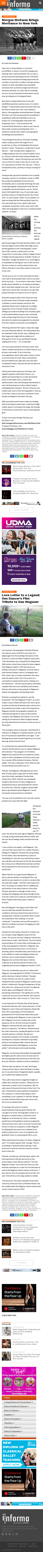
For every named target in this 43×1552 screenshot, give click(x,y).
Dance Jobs (9, 1435)
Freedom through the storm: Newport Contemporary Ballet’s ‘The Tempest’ (26, 481)
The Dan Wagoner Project (13, 1210)
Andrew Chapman (32, 1196)
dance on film (18, 1199)
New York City (32, 447)
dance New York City (18, 442)
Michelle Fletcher (27, 1205)
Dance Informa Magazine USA (18, 1544)
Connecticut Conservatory (14, 440)
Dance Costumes (12, 1419)
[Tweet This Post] (14, 57)
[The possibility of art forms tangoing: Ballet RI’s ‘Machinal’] (6, 494)
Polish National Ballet (27, 448)
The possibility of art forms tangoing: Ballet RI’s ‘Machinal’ (25, 492)
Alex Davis (19, 1196)
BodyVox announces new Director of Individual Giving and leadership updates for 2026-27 (26, 1240)
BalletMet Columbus (30, 437)
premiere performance (12, 450)
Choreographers (12, 1427)
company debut (23, 438)
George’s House (14, 1202)
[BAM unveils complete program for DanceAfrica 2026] (6, 1253)
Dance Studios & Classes (15, 1406)
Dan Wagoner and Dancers (25, 1197)
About (33, 1544)
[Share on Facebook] (9, 57)
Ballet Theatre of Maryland (19, 436)
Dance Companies (12, 1431)
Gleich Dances (34, 442)
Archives (22, 1546)
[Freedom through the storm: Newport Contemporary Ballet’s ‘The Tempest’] (6, 482)
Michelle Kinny (8, 1207)
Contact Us (12, 1546)
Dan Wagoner (8, 1197)
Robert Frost (22, 1209)
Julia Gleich (7, 443)
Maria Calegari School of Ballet (23, 445)
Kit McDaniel (27, 1202)
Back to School (11, 1410)
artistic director (23, 435)
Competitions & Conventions (17, 1402)
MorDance (6, 447)
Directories (32, 1546)
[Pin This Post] (24, 57)
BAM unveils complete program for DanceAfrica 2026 (26, 1251)
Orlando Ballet (9, 448)
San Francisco (34, 1209)
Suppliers (8, 1414)
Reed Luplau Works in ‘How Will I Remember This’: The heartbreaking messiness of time (27, 468)
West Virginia (31, 1210)
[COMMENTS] (33, 57)
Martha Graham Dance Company (23, 1204)
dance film (6, 1199)
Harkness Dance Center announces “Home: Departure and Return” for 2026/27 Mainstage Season (25, 1228)
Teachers (8, 1423)
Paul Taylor (20, 1207)
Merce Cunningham (10, 1205)
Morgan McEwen (18, 447)
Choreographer (9, 438)
